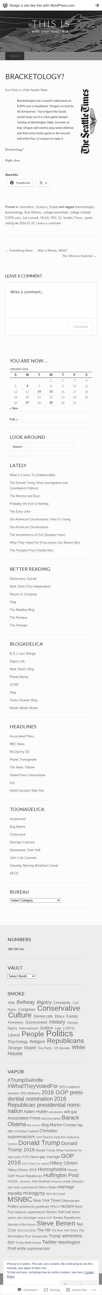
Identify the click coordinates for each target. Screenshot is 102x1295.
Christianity (62, 1003)
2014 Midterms (30, 1093)
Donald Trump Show (50, 1150)
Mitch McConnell (55, 1193)
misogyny (34, 1193)
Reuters (51, 1212)
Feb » (14, 419)
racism (67, 1206)
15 (51, 391)
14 (39, 391)
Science (41, 207)
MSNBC (20, 1199)
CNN (39, 1137)
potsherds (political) (34, 1206)
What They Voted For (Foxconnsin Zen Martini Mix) (45, 542)
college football (80, 212)
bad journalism (51, 1118)
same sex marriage (22, 1217)
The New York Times (64, 1230)
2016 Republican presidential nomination (44, 1105)
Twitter (49, 1242)
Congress (26, 1009)
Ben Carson (34, 1125)
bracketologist (84, 207)
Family (72, 1016)
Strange (15, 1047)
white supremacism (33, 1248)
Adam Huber (36, 1111)
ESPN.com (13, 218)
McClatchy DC (20, 751)
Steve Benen (56, 1223)
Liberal (14, 1035)
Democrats (43, 1016)
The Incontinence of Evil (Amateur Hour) (37, 535)
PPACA (55, 1206)
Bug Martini (17, 826)
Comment (80, 327)
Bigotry (44, 1002)
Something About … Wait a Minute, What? (36, 250)
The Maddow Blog (22, 609)
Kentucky (56, 1181)
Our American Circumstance (29, 527)
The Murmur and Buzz (25, 496)
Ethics (60, 1016)
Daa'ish (48, 1137)
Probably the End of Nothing (29, 503)
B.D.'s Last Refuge (23, 653)
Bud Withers (13, 90)
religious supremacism (30, 1212)
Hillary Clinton (64, 1163)
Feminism (15, 1022)
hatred (45, 1163)
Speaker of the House (22, 1224)
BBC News (17, 744)
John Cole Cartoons (23, 857)
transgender (40, 1236)
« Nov (14, 408)
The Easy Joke (20, 511)
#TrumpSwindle (25, 1080)
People (33, 1034)
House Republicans (29, 1176)
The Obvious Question (79, 256)
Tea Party (45, 1048)
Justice (46, 1028)
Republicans (65, 1040)
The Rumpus (18, 617)
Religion (37, 1041)
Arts (11, 1003)
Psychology (18, 1042)
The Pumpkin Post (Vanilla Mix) (31, 550)
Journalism (26, 207)
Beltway (26, 1002)
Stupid (53, 207)
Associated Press (22, 736)
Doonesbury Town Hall (25, 850)
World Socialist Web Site (27, 790)
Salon (75, 1212)
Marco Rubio (47, 1187)
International (28, 1028)
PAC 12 (56, 218)
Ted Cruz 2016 (26, 1230)
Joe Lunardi (30, 218)
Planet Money (19, 677)
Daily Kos (60, 1137)
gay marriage (50, 1157)
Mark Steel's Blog (22, 669)
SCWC (14, 684)
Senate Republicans (67, 1217)
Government (36, 1022)
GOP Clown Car (31, 1163)
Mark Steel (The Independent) (30, 586)
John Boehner (40, 1181)
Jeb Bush (24, 1181)
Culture (20, 1015)
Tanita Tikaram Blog (23, 700)
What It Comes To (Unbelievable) (32, 475)
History (57, 1022)
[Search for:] (92, 56)
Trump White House (28, 1242)
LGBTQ (68, 1028)
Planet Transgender (23, 759)
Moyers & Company (23, 594)
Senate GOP (44, 1217)
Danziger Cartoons (22, 842)
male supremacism (26, 1187)
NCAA (44, 218)
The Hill (44, 1230)
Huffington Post (61, 1175)
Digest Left (17, 661)
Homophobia (52, 1169)
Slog (13, 602)
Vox (12, 783)
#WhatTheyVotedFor (33, 1086)
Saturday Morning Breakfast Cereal (34, 865)
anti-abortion (56, 1112)
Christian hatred (26, 1131)
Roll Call (64, 1212)
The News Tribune (22, 767)
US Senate (62, 1048)
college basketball (55, 212)
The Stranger (19, 625)
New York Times (47, 1200)
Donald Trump (39, 1142)
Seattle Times (72, 218)
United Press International (27, 775)
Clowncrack (18, 834)
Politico (13, 1206)
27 (27, 402)
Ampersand (17, 819)
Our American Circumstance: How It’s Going (40, 519)
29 (51, 402)
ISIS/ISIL (13, 1181)
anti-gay (70, 1111)
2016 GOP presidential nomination (46, 1095)
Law (58, 1028)
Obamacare (70, 1200)
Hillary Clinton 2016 (22, 1170)
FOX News (31, 1157)
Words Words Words (24, 708)
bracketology (14, 212)
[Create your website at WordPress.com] (51, 5)
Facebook (71, 1150)
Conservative (58, 1008)
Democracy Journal (23, 578)
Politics (59, 1033)
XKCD (14, 873)
